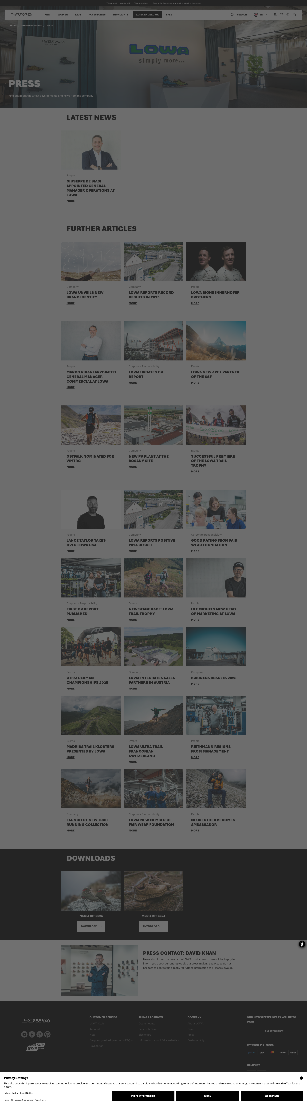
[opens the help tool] (302, 944)
